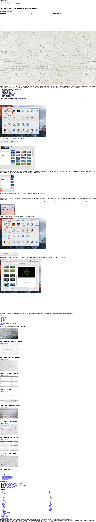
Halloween (4, 502)
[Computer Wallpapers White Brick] (9, 403)
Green (3, 501)
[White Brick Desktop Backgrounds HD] (9, 339)
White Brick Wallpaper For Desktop (10, 357)
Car (49, 494)
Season (3, 507)
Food (3, 499)
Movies (3, 503)
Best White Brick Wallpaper (8, 453)
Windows (50, 509)
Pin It (17, 323)
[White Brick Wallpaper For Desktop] (9, 355)
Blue (3, 494)
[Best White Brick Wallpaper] (9, 451)
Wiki (3, 487)
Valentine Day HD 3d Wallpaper (20, 485)
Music (50, 503)
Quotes (3, 506)
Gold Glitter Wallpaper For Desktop (15, 483)
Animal (50, 491)
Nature (3, 504)
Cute (3, 496)
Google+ (11, 323)
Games (3, 500)
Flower (50, 498)
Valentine (50, 508)
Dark (50, 496)
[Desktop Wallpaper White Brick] (48, 58)
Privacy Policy (4, 513)
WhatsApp (8, 323)
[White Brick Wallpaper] (9, 467)
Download (2, 324)
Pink (3, 505)
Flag (3, 498)
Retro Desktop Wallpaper (6, 478)
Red (50, 506)
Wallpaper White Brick (6, 389)
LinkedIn (14, 323)
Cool (50, 495)
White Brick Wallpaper (6, 469)
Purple (50, 505)
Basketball (4, 493)
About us (50, 510)
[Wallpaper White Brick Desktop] (9, 371)
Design (3, 497)
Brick (3, 318)
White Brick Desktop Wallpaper (9, 437)
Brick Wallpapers (10, 11)
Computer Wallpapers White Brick (10, 405)
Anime (3, 492)
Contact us (4, 511)
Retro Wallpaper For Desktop (7, 477)
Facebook (4, 323)
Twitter (1, 323)
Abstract (3, 491)
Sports (3, 508)
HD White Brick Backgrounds (8, 421)
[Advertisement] (33, 22)
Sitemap (3, 514)
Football (50, 499)
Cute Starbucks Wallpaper (10, 486)
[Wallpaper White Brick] (9, 387)
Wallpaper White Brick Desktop (9, 373)
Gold (50, 500)
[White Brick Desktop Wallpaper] (9, 435)
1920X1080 (4, 317)
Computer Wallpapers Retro (7, 476)
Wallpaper (4, 320)
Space (50, 507)
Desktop (3, 319)
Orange (50, 504)
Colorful (3, 495)
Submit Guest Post (5, 515)
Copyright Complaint (6, 512)
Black (50, 493)
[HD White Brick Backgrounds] (9, 419)
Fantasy (50, 497)
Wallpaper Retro (5, 479)
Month (50, 502)
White (3, 321)
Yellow (3, 510)
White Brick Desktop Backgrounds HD (11, 341)
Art (49, 492)
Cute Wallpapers (17, 3)
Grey (50, 501)
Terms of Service (5, 516)
